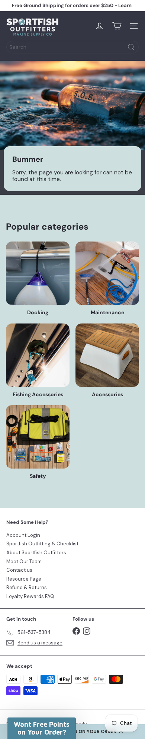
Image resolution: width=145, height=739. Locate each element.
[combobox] (72, 47)
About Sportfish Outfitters (36, 552)
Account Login (23, 535)
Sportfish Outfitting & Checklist (42, 544)
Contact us (19, 570)
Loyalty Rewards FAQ (30, 596)
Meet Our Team (24, 561)
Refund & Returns (26, 587)
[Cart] (116, 26)
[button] (41, 728)
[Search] (131, 47)
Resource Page (23, 579)
